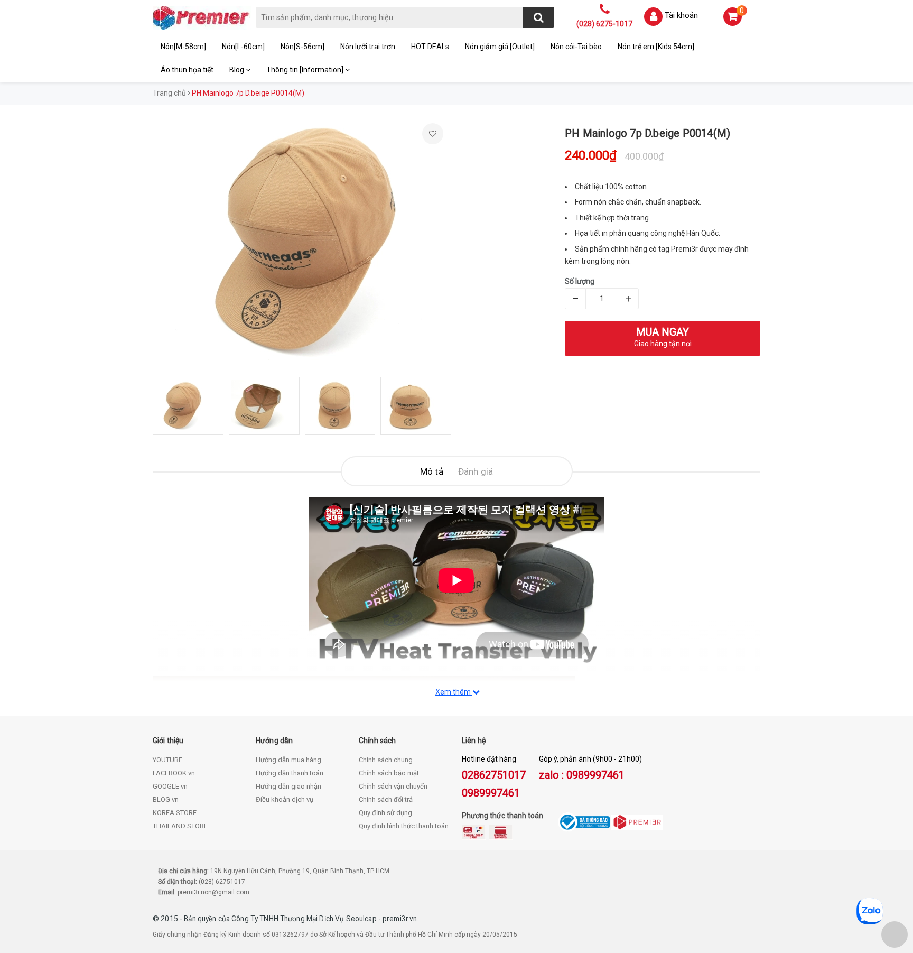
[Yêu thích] (432, 133)
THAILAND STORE (180, 826)
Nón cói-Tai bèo (576, 46)
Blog (237, 70)
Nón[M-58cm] (183, 46)
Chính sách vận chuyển (393, 786)
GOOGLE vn (170, 786)
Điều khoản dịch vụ (284, 799)
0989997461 (491, 793)
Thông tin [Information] (305, 70)
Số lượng (579, 281)
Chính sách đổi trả (386, 799)
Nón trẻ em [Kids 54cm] (656, 46)
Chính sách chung (386, 760)
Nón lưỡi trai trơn (367, 46)
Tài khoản (681, 15)
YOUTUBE (167, 760)
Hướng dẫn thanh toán (289, 773)
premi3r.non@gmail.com (213, 892)
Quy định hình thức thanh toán (404, 826)
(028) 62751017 (222, 881)
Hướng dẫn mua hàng (288, 760)
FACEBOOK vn (174, 773)
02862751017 (494, 775)
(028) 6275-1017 (604, 24)
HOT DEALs (430, 46)
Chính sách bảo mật (389, 773)
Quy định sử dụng (385, 813)
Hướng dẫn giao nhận (288, 786)
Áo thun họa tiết (187, 70)
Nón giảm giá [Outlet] (500, 46)
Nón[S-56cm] (302, 46)
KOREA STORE (175, 813)
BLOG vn (166, 799)
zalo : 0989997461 (582, 775)
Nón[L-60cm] (243, 46)
